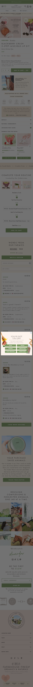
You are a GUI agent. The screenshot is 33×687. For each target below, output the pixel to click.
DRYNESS (22, 345)
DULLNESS (10, 348)
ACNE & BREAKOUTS (10, 351)
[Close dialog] (31, 333)
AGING (10, 345)
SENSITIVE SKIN (22, 348)
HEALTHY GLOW (22, 351)
